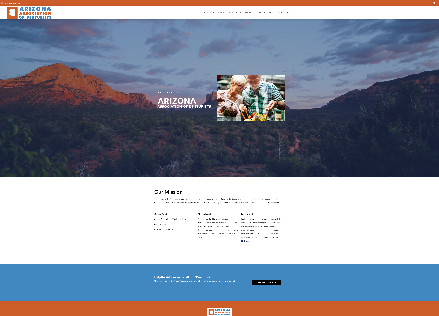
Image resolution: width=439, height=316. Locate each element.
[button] (434, 3)
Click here (158, 230)
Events (221, 13)
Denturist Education (254, 13)
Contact (289, 13)
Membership (274, 13)
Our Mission (234, 13)
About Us (207, 13)
